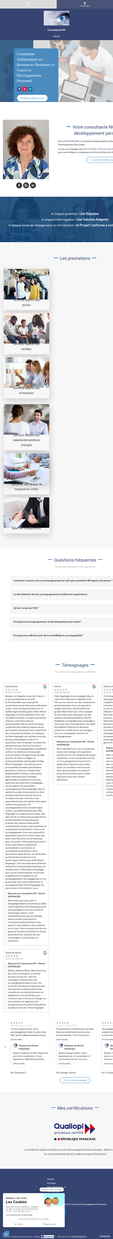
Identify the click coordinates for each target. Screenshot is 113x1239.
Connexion (104, 1236)
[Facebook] (19, 89)
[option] (29, 1046)
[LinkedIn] (30, 89)
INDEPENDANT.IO (79, 1236)
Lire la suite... (16, 1039)
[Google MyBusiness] (25, 89)
